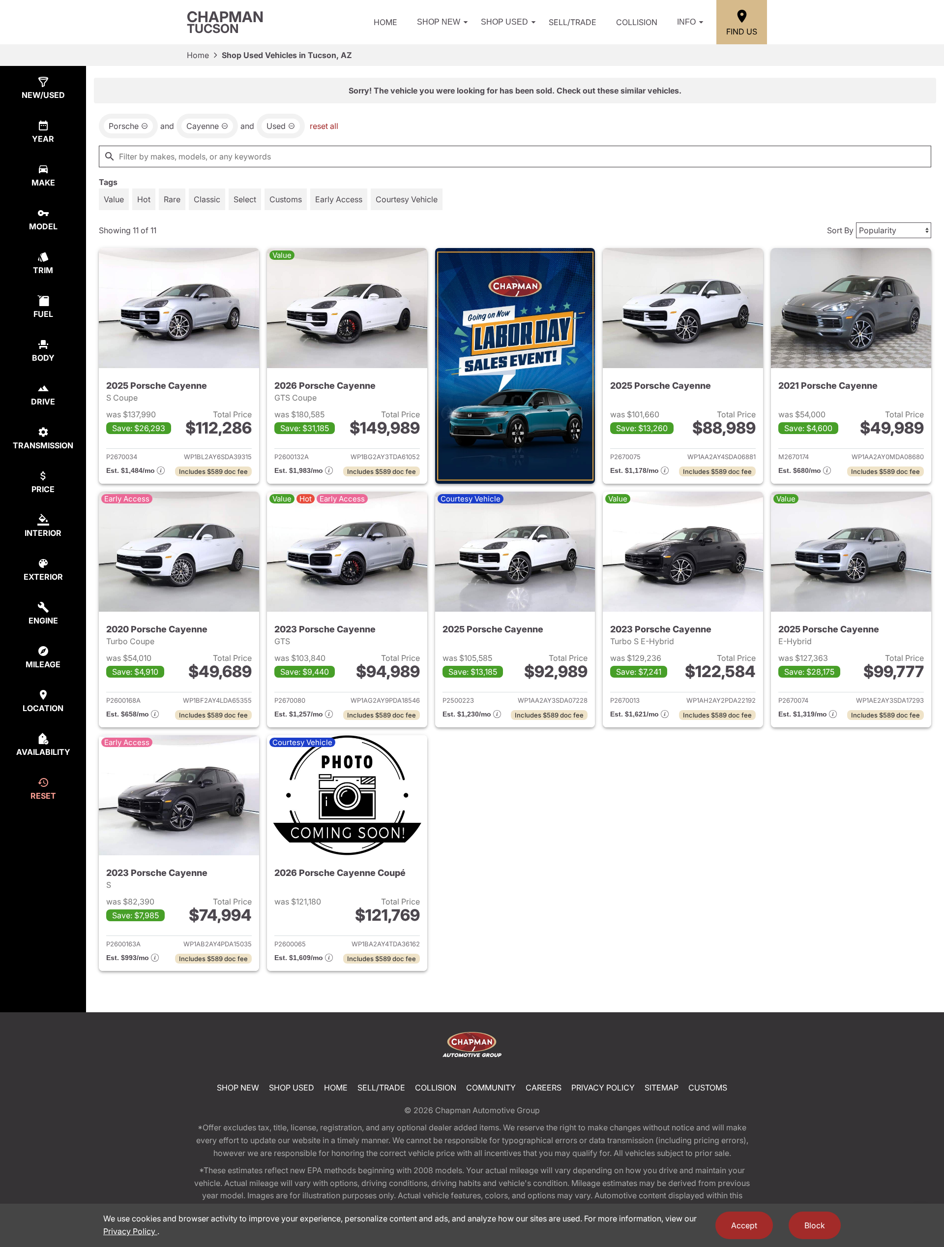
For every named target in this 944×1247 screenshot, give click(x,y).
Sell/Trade (572, 22)
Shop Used (504, 22)
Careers (543, 1087)
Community (491, 1087)
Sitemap (661, 1087)
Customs (707, 1087)
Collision (636, 22)
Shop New (438, 22)
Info (686, 22)
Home (385, 22)
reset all (324, 126)
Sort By (840, 230)
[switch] (114, 199)
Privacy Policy (603, 1087)
